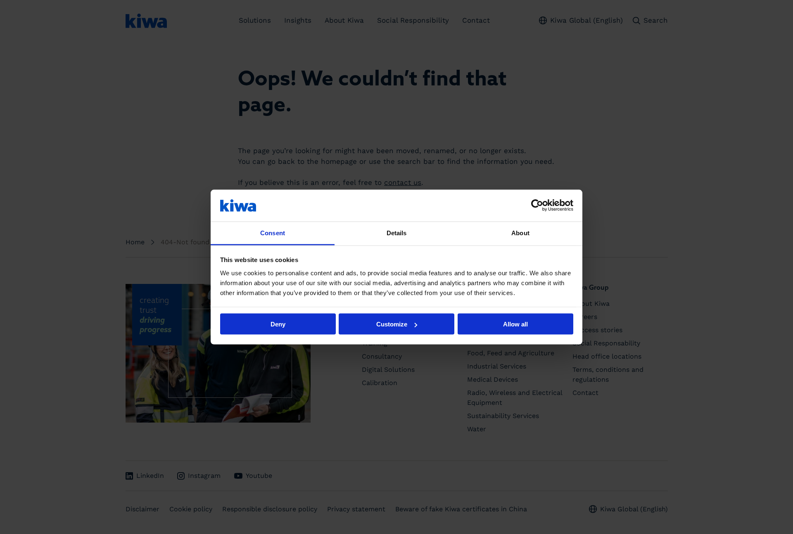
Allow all (515, 324)
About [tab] (520, 232)
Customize (391, 324)
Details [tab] (397, 232)
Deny (278, 324)
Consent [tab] (272, 232)
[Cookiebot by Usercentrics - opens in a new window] (537, 205)
